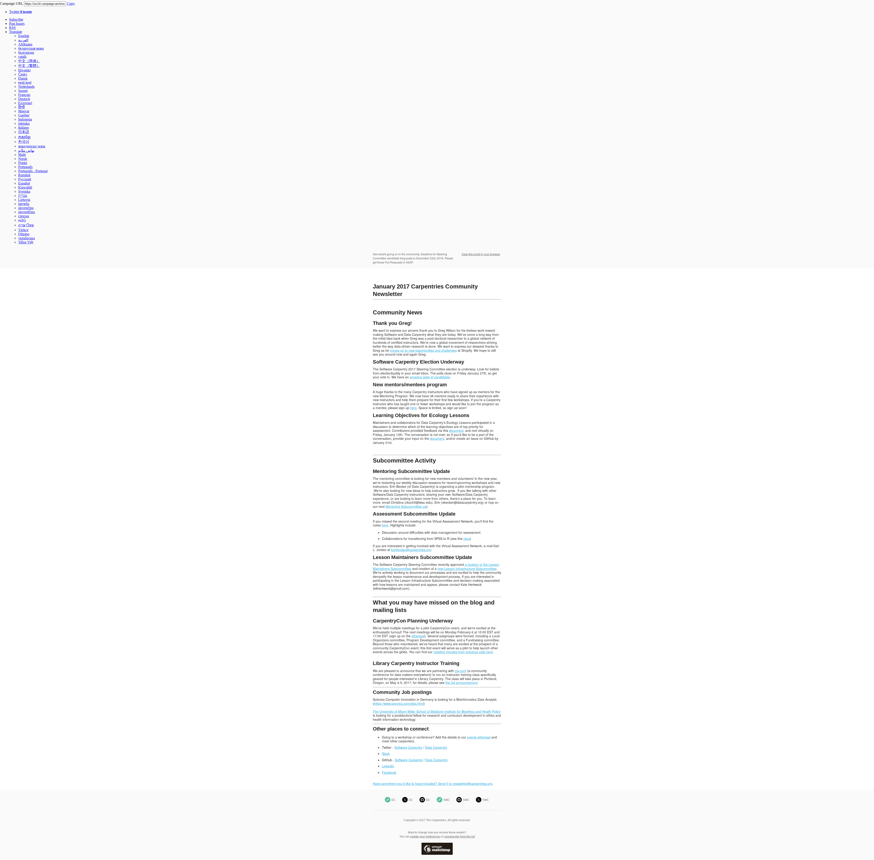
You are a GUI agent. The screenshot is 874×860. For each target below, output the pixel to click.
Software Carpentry (408, 747)
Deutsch (24, 99)
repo (466, 538)
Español (24, 183)
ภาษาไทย (26, 225)
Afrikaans (25, 44)
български (26, 52)
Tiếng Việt (25, 242)
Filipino (23, 234)
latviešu (23, 204)
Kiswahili (25, 187)
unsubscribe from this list (459, 836)
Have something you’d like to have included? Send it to (412, 783)
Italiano (23, 127)
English (23, 36)
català (22, 56)
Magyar (23, 111)
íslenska (24, 123)
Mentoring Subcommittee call (406, 506)
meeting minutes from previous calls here (463, 652)
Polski (22, 163)
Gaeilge (23, 115)
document (456, 430)
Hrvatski (24, 70)
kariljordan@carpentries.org (411, 549)
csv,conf (460, 670)
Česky (22, 74)
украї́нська (26, 238)
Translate (15, 32)
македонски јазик (31, 146)
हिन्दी (21, 107)
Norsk (22, 159)
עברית (22, 195)
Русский (24, 179)
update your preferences (425, 836)
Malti (22, 155)
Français (24, 95)
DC (393, 800)
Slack (386, 753)
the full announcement (461, 682)
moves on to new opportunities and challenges (423, 350)
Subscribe (16, 19)
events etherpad (478, 737)
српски (23, 216)
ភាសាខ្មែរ (24, 137)
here (413, 407)
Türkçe (23, 230)
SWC (446, 800)
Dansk (23, 78)
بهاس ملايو (26, 150)
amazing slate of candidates (430, 377)
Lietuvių (24, 200)
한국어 (23, 142)
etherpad (418, 636)
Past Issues (17, 23)
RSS (12, 28)
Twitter (20, 12)
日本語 (23, 132)
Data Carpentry (436, 747)
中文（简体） (29, 61)
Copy (71, 3)
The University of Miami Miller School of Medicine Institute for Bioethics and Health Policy (437, 711)
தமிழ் (22, 220)
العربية (23, 40)
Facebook (389, 772)
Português (25, 167)
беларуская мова (31, 48)
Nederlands (26, 87)
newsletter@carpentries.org (472, 783)
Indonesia (25, 119)
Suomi (23, 91)
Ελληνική (25, 103)
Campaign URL (11, 3)
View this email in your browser (481, 254)
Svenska (24, 191)
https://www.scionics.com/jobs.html (399, 703)
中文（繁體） (29, 66)
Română (24, 175)
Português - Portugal (33, 171)
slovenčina (25, 208)
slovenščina (26, 212)
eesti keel (24, 82)
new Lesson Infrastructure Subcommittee (467, 568)
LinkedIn (388, 766)
